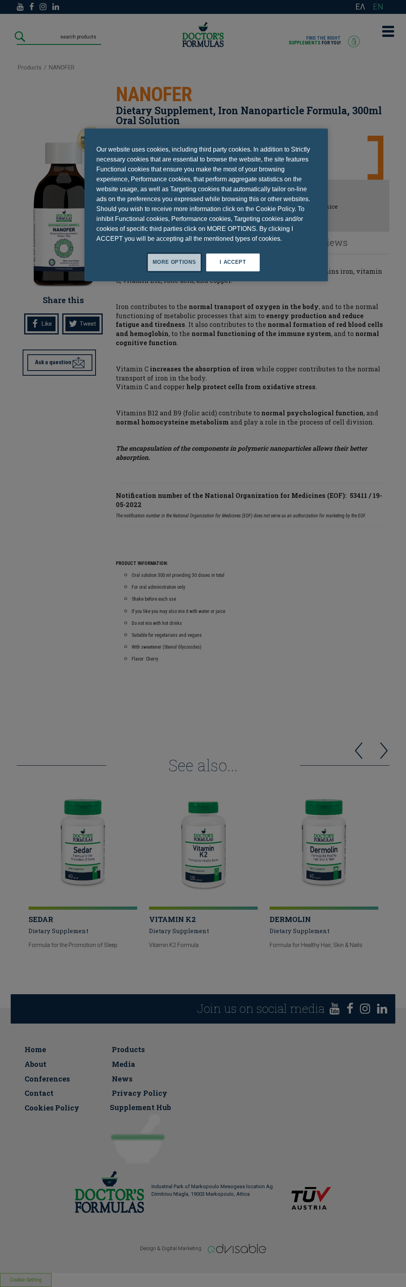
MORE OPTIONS (174, 262)
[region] (206, 205)
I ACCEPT (233, 262)
